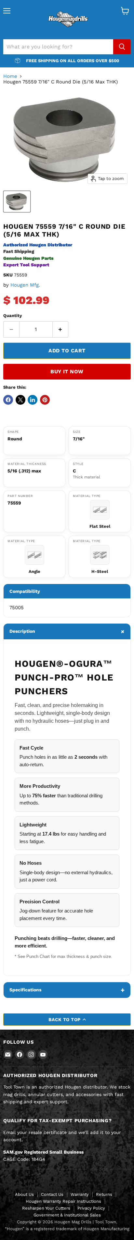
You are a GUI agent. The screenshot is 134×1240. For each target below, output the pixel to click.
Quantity (12, 315)
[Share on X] (20, 400)
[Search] (122, 46)
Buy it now (67, 371)
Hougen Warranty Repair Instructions (63, 1201)
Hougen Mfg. (25, 285)
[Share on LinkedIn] (32, 400)
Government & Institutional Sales (67, 1215)
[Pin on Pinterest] (45, 400)
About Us (24, 1194)
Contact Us (52, 1194)
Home (10, 76)
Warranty (80, 1194)
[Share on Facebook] (8, 400)
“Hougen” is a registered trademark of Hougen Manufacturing (67, 1228)
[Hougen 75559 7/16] (17, 201)
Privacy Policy (91, 1208)
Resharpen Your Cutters (46, 1208)
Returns (104, 1194)
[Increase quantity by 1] (61, 329)
